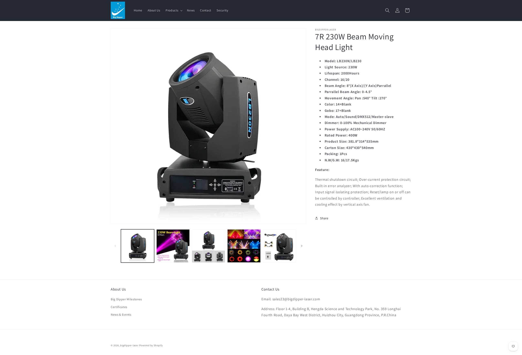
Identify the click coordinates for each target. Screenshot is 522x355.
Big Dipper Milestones (126, 299)
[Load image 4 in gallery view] (244, 246)
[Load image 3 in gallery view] (208, 246)
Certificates (119, 307)
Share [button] (324, 218)
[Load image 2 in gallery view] (173, 246)
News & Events (121, 314)
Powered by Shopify (151, 345)
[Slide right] (301, 246)
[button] (173, 10)
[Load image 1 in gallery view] (137, 246)
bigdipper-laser (129, 345)
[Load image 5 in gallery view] (279, 246)
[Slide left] (115, 246)
